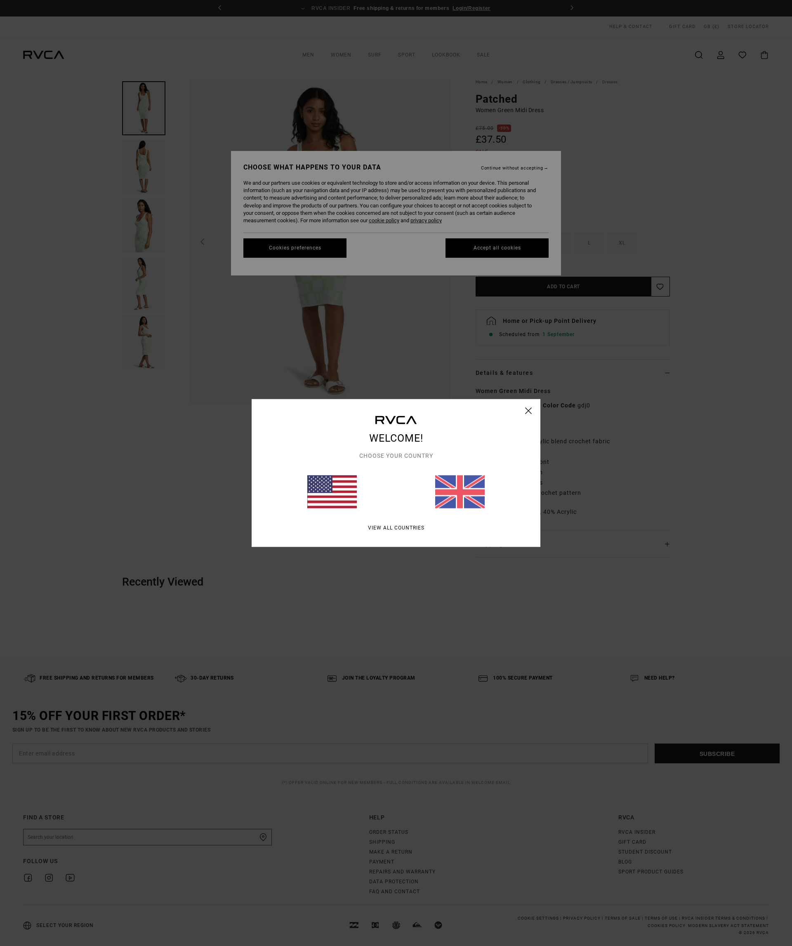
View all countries (396, 528)
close (528, 410)
